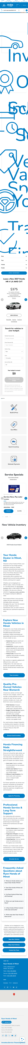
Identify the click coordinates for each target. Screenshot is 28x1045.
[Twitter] (10, 987)
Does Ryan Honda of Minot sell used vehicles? (13, 888)
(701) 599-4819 (12, 973)
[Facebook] (4, 987)
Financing (17, 1043)
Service (11, 1043)
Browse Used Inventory (14, 735)
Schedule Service (13, 479)
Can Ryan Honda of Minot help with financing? (13, 895)
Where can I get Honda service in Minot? (14, 902)
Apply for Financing (14, 796)
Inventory (4, 1043)
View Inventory (14, 675)
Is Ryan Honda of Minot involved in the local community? (13, 909)
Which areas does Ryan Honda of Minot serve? (14, 915)
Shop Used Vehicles (14, 945)
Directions (5, 983)
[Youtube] (13, 987)
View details (14, 315)
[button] (14, 994)
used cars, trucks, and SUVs (17, 592)
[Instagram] (7, 987)
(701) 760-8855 (11, 971)
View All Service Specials (13, 477)
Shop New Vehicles (14, 939)
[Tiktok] (16, 987)
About (23, 1043)
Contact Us (15, 983)
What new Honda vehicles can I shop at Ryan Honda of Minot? (13, 882)
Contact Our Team (14, 950)
